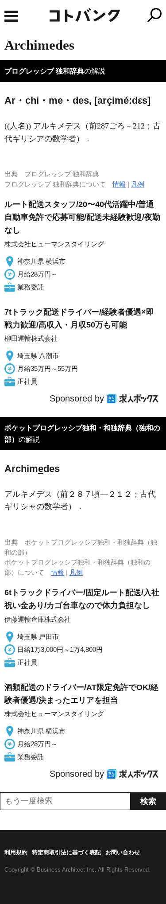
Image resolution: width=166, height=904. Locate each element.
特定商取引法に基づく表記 (66, 852)
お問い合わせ (122, 852)
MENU (11, 16)
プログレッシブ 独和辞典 (44, 71)
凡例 (137, 184)
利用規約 (15, 852)
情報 (119, 184)
